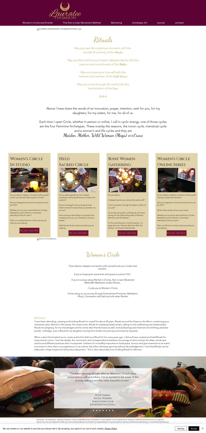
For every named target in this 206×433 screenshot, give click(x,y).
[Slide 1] (109, 410)
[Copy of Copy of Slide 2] (96, 410)
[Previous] (11, 387)
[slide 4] (106, 410)
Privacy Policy (111, 428)
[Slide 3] (103, 410)
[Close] (202, 428)
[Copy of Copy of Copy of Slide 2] (99, 410)
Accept (194, 428)
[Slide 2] (112, 410)
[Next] (194, 387)
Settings (180, 428)
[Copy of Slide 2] (93, 410)
